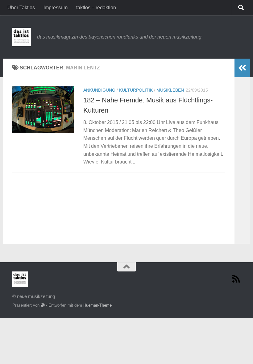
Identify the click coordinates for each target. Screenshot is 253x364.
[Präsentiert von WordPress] (43, 305)
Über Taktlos (21, 7)
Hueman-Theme (97, 305)
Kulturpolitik (136, 90)
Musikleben (170, 90)
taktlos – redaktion (96, 7)
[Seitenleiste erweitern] (242, 68)
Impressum (56, 7)
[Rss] (236, 279)
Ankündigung (99, 90)
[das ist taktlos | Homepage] (21, 37)
